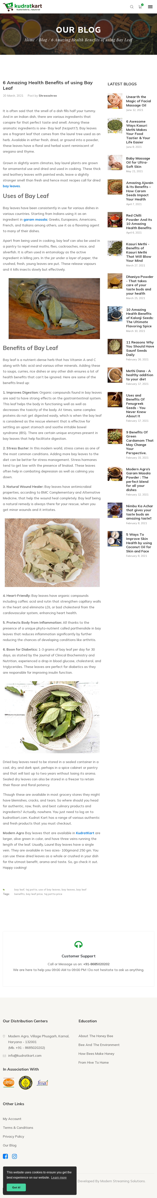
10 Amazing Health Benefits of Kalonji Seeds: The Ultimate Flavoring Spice (139, 318)
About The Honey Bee (95, 1036)
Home (30, 39)
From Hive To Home (93, 1062)
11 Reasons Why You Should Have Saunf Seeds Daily (140, 348)
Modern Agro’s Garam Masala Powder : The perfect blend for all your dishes (138, 479)
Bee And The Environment (99, 1045)
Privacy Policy (13, 1136)
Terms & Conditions (18, 1128)
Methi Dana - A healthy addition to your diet (139, 375)
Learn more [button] (59, 1177)
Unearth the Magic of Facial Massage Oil (138, 101)
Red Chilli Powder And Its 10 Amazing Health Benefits (139, 221)
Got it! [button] (16, 1187)
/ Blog (41, 39)
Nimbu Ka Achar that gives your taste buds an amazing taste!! (139, 512)
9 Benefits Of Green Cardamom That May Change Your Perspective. (140, 442)
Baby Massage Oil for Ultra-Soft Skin (138, 162)
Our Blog (9, 1145)
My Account (12, 1119)
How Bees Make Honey (96, 1054)
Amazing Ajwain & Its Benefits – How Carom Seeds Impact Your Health (139, 191)
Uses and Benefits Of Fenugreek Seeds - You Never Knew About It (136, 405)
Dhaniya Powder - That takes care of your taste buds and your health (140, 285)
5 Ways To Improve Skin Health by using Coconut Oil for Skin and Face (139, 542)
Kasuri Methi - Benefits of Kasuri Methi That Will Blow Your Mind (138, 252)
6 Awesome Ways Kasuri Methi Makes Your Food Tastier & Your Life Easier (138, 131)
